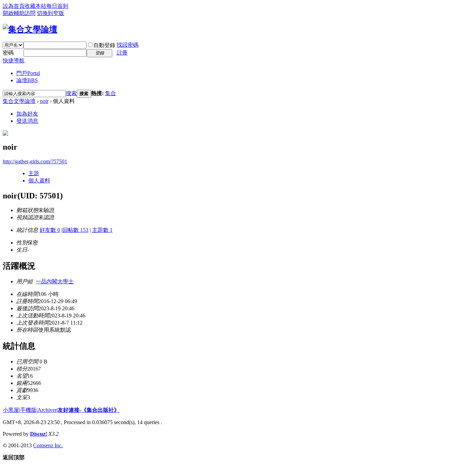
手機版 (28, 410)
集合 (110, 93)
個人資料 (39, 180)
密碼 (8, 53)
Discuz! (38, 434)
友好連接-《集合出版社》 (88, 410)
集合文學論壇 (19, 101)
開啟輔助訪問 (19, 13)
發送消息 (27, 121)
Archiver (47, 410)
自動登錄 (104, 45)
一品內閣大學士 (54, 281)
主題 (33, 173)
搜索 (71, 93)
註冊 (122, 53)
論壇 (27, 80)
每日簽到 (57, 6)
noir (44, 101)
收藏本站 (35, 6)
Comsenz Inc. (48, 445)
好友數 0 (50, 230)
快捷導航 (14, 60)
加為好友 (27, 114)
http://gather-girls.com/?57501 (35, 161)
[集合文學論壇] (30, 29)
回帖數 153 (75, 230)
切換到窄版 (50, 13)
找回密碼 (128, 45)
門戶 (28, 73)
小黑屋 (11, 410)
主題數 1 (102, 230)
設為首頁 (14, 6)
